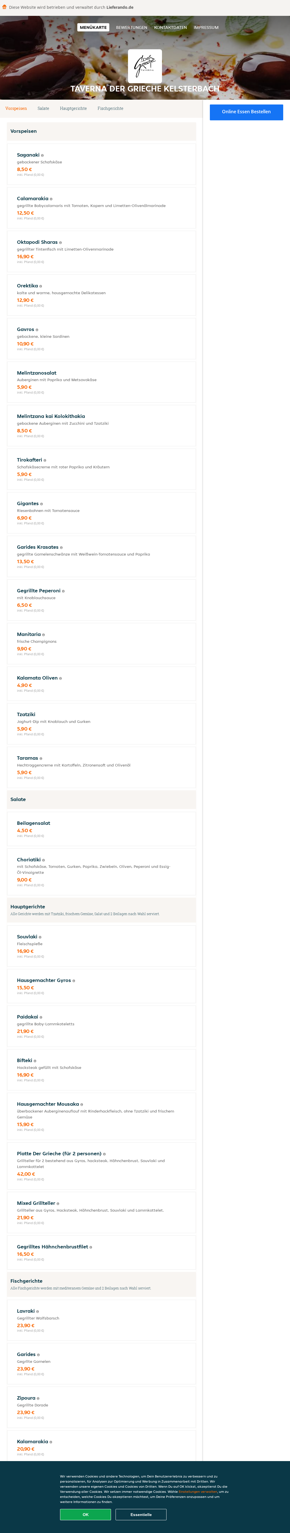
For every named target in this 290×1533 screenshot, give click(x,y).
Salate (43, 108)
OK (86, 1514)
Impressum (206, 27)
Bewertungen (131, 27)
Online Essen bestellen (246, 111)
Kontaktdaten (170, 27)
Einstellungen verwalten (198, 1491)
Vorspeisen (16, 108)
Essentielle (141, 1514)
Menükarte (93, 27)
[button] (194, 109)
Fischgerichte (110, 108)
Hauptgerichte (73, 108)
